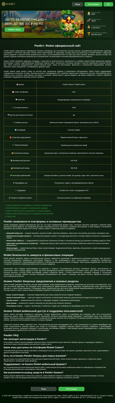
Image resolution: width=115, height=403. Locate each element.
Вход (77, 4)
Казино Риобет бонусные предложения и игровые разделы (28, 211)
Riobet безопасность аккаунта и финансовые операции (27, 208)
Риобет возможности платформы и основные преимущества (29, 205)
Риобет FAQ (10, 216)
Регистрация (93, 4)
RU (108, 4)
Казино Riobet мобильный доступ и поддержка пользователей (29, 214)
